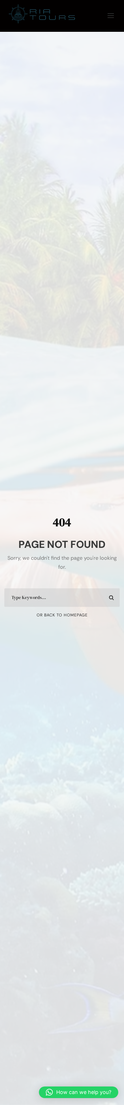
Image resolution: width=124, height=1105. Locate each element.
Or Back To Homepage (62, 615)
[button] (78, 1092)
